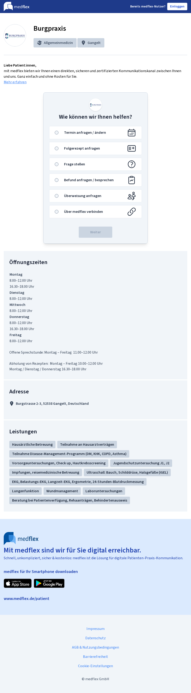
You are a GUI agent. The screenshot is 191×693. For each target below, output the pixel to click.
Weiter (95, 232)
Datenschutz (95, 638)
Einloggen (177, 6)
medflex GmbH (97, 678)
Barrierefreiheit (95, 656)
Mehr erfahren (15, 82)
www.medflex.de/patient (26, 598)
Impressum (95, 628)
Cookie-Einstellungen (95, 665)
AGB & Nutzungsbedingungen (95, 647)
